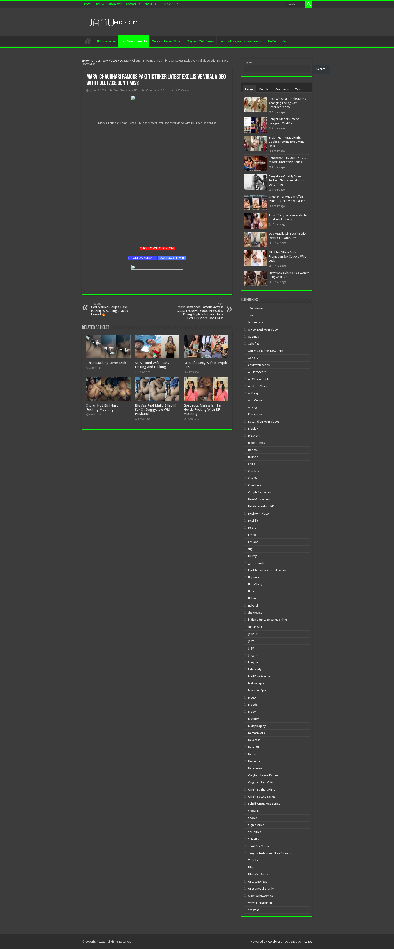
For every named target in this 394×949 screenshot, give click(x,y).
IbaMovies (255, 612)
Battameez (255, 414)
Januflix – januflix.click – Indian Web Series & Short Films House (88, 40)
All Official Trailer (259, 379)
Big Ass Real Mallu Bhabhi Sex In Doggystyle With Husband (155, 409)
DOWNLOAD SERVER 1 (142, 258)
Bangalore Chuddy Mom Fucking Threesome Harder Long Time (286, 180)
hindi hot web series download (268, 570)
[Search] (308, 4)
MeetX (252, 697)
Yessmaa (253, 910)
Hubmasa (254, 598)
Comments (282, 89)
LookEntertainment (260, 676)
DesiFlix (253, 520)
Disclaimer (115, 4)
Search (248, 63)
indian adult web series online (267, 619)
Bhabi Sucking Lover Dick (106, 363)
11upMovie (255, 308)
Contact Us (133, 4)
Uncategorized (257, 881)
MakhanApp (256, 683)
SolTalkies (254, 832)
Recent (249, 89)
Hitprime (253, 577)
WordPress (274, 941)
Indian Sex (255, 626)
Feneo (252, 534)
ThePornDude (276, 41)
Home (88, 4)
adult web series (259, 365)
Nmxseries (255, 768)
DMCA (100, 4)
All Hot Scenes (257, 372)
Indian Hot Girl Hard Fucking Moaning (102, 407)
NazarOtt (254, 747)
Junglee (253, 655)
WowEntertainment (260, 902)
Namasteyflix (256, 733)
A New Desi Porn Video (263, 329)
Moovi (252, 711)
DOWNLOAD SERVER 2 (172, 258)
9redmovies (256, 322)
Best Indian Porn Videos (263, 421)
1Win (251, 315)
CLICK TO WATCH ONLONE (157, 248)
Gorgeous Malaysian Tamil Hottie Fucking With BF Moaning (204, 409)
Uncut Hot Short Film (261, 888)
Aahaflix (253, 343)
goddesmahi (256, 563)
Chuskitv (253, 471)
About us (150, 4)
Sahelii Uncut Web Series (264, 803)
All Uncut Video (106, 41)
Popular (264, 89)
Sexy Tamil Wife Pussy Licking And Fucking (152, 365)
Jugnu (252, 648)
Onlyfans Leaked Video (167, 41)
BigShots (254, 435)
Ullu (250, 867)
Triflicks (253, 860)
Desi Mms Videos (259, 499)
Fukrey (252, 556)
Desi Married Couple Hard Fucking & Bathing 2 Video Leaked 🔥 (109, 309)
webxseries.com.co (260, 895)
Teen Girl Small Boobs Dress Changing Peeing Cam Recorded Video (287, 103)
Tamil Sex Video (258, 846)
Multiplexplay (257, 726)
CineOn (253, 478)
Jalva (251, 641)
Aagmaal (254, 336)
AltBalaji (253, 393)
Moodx (253, 704)
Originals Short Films (261, 789)
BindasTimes (256, 442)
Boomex (253, 450)
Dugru (252, 527)
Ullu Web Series (258, 874)
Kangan (253, 662)
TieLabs (307, 941)
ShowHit (253, 810)
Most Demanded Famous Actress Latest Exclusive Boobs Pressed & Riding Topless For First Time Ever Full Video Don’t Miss (199, 311)
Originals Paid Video (261, 782)
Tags (298, 89)
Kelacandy (254, 669)
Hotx (251, 591)
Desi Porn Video (258, 513)
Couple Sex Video (259, 492)
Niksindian (255, 761)
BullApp (253, 457)
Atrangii (253, 407)
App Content (256, 400)
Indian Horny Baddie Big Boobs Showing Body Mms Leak (286, 141)
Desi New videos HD (134, 41)
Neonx (252, 754)
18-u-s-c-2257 (169, 4)
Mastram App (257, 690)
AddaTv (253, 358)
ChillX (251, 464)
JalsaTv (252, 634)
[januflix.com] (112, 21)
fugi (250, 549)
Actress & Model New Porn (265, 350)
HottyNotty (255, 584)
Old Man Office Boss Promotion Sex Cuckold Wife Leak (287, 256)
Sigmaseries (256, 825)
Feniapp (253, 542)
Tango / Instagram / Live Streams (240, 41)
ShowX (252, 818)
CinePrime (254, 485)
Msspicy (253, 718)
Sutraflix (253, 839)
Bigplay (253, 428)
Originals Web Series (200, 41)
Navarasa (254, 740)
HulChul (253, 605)
